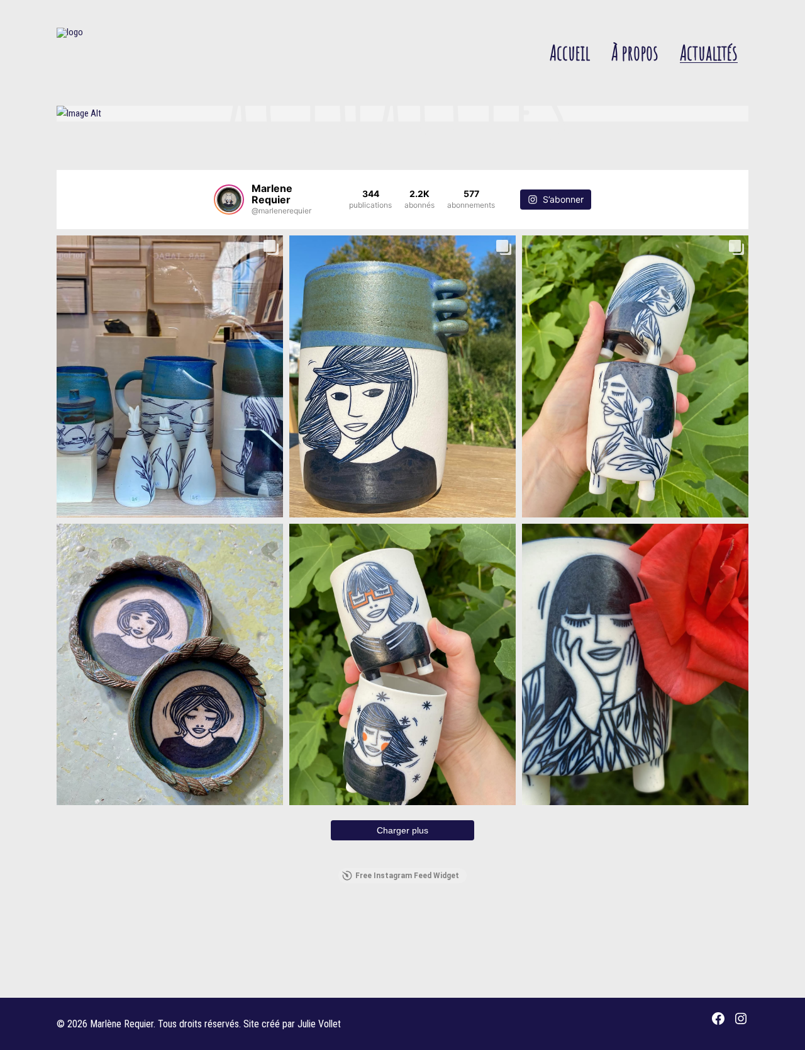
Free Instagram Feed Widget (407, 875)
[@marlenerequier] (229, 199)
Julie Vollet (319, 1024)
